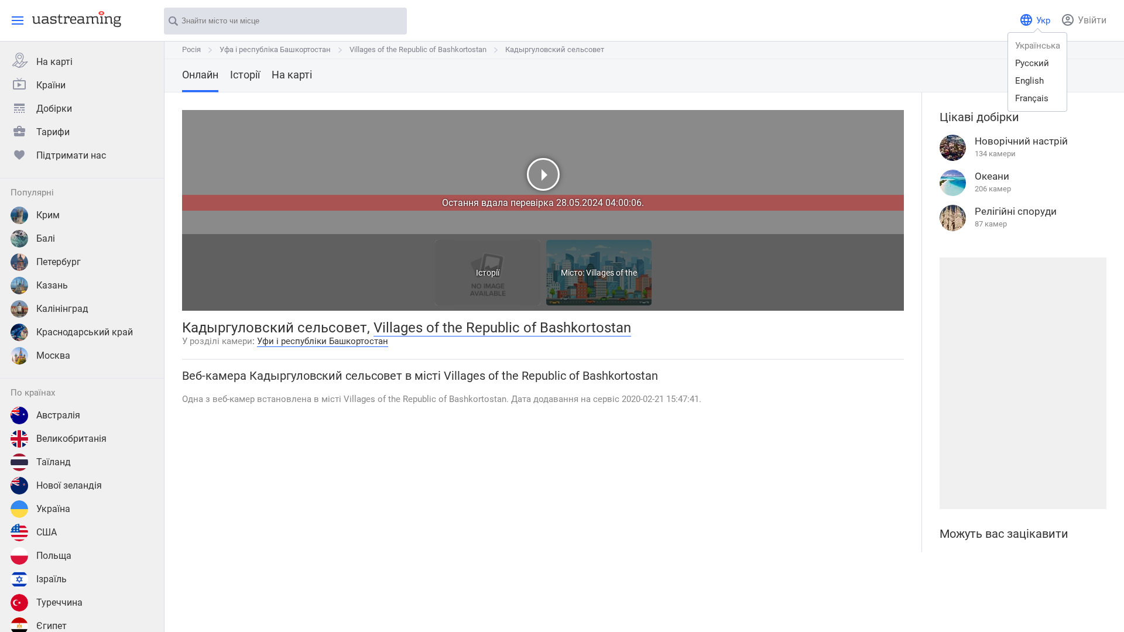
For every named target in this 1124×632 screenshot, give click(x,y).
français (1031, 98)
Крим (48, 215)
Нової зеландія (69, 485)
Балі (45, 238)
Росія (191, 49)
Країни (51, 85)
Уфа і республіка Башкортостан (275, 49)
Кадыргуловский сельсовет (554, 49)
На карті (54, 61)
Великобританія (71, 438)
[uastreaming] (73, 19)
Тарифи (53, 132)
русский (1032, 63)
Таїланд (53, 462)
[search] (392, 21)
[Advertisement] (1023, 383)
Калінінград (62, 308)
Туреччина (59, 602)
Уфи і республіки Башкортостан (322, 341)
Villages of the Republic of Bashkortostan (417, 49)
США (46, 532)
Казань (52, 285)
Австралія (58, 415)
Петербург (58, 261)
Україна (53, 508)
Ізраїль (51, 579)
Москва (53, 355)
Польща (53, 555)
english (1029, 80)
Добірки (54, 108)
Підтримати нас (71, 155)
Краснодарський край (84, 332)
